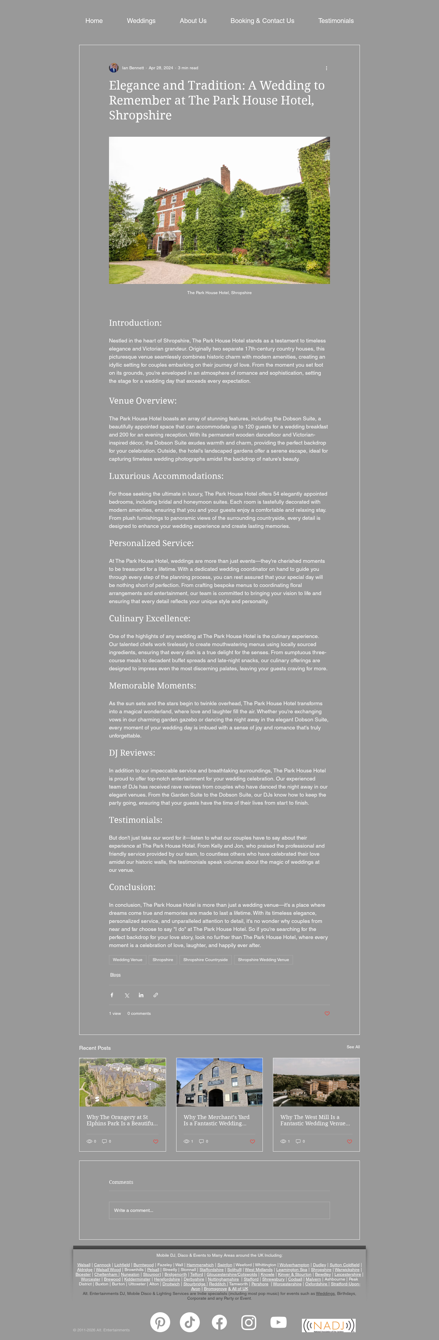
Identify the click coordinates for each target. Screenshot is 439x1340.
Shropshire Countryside (205, 959)
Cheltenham (105, 1274)
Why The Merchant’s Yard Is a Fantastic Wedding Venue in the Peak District (217, 1120)
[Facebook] (219, 1322)
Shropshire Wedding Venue (263, 959)
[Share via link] (156, 995)
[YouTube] (278, 1322)
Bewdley (323, 1274)
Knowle (267, 1274)
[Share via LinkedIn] (141, 995)
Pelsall (153, 1269)
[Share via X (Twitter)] (126, 995)
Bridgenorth (176, 1274)
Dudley (319, 1264)
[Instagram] (249, 1322)
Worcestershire (287, 1283)
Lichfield (122, 1264)
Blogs (115, 974)
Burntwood (143, 1264)
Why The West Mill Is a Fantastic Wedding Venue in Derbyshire (313, 1120)
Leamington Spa (291, 1269)
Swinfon (224, 1264)
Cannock (102, 1264)
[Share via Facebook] (112, 995)
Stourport (152, 1274)
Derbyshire (194, 1279)
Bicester (83, 1274)
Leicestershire (347, 1274)
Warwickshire (347, 1269)
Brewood (112, 1279)
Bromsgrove (215, 1288)
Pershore (259, 1283)
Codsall (295, 1279)
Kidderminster (137, 1279)
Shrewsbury (273, 1279)
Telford (196, 1274)
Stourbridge (195, 1283)
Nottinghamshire (223, 1279)
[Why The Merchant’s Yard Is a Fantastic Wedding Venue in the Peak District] (219, 1082)
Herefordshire (167, 1279)
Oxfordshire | (317, 1283)
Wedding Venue (127, 959)
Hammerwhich (200, 1264)
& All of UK (238, 1288)
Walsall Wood (108, 1269)
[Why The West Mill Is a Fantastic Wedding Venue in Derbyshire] (316, 1082)
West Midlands (259, 1269)
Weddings (325, 1293)
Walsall (83, 1264)
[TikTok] (190, 1322)
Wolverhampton (294, 1264)
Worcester (90, 1279)
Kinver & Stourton (294, 1274)
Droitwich (171, 1283)
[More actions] (326, 67)
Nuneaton (130, 1274)
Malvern (313, 1279)
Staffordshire (211, 1269)
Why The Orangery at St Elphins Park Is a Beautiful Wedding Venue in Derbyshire (121, 1120)
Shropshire (163, 959)
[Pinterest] (160, 1322)
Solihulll (234, 1269)
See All (353, 1046)
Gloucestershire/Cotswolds (232, 1274)
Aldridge (85, 1269)
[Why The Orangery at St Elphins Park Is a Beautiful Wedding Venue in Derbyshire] (122, 1082)
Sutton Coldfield (345, 1264)
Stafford (251, 1279)
